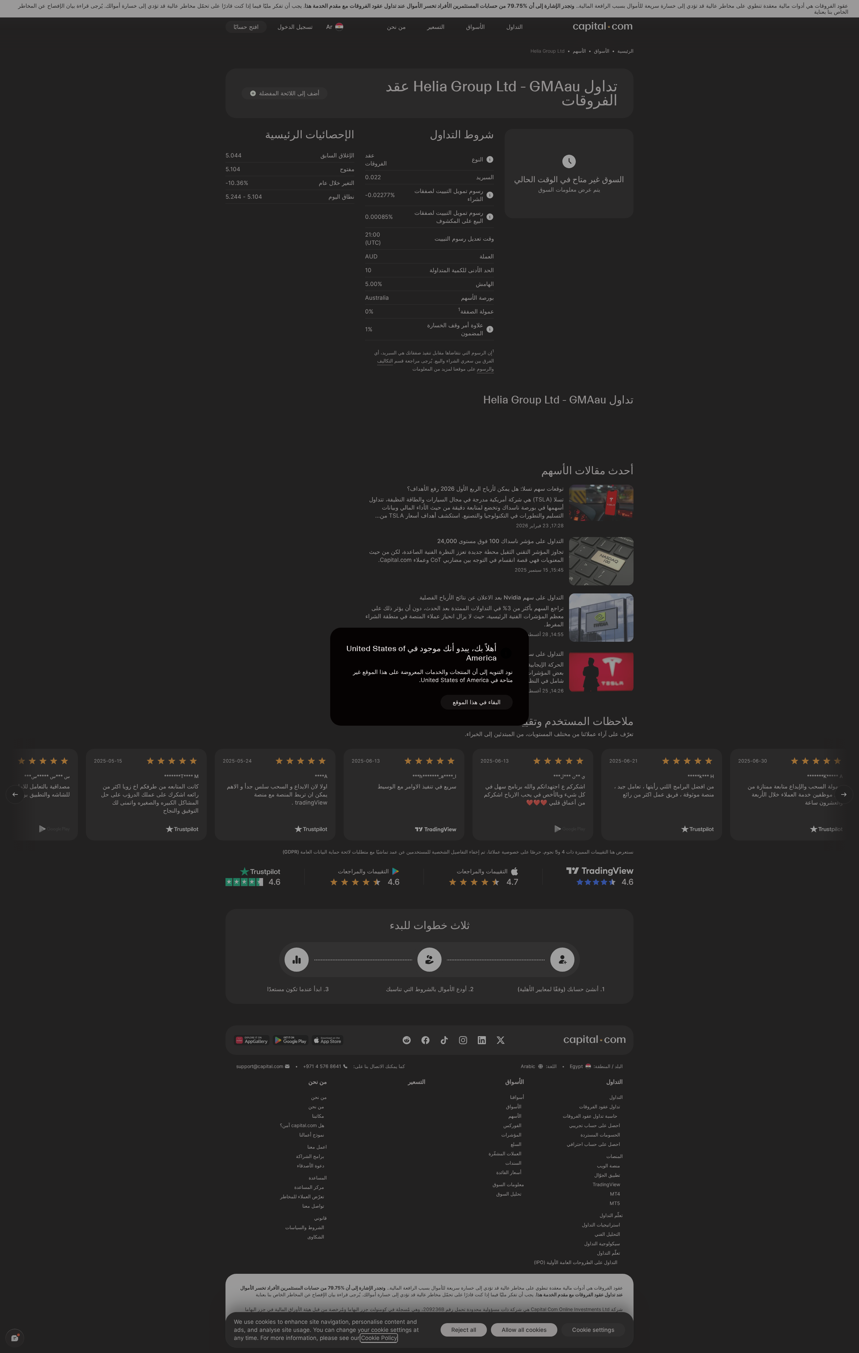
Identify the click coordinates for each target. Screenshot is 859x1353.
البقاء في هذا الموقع (477, 702)
